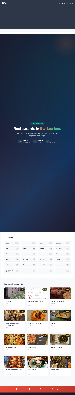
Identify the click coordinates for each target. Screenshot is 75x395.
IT (59, 3)
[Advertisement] (37, 17)
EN (62, 3)
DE (70, 3)
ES (65, 3)
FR (67, 3)
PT (73, 3)
